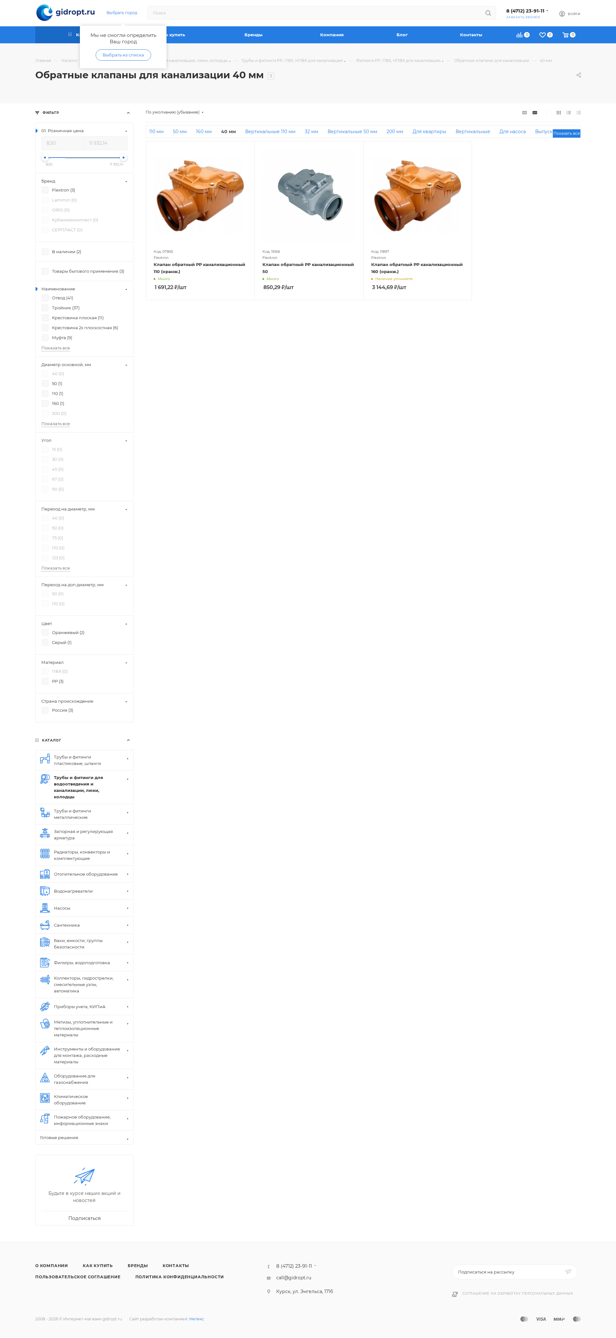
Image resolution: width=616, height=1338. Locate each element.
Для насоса (513, 131)
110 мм (156, 131)
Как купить (98, 1265)
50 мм (180, 131)
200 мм (395, 131)
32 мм (311, 131)
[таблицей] (578, 112)
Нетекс (196, 1319)
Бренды (138, 1265)
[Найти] (488, 13)
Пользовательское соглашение (78, 1276)
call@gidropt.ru (293, 1278)
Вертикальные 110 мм (270, 131)
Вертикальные (473, 131)
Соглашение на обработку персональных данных (517, 1293)
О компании (51, 1265)
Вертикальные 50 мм (352, 131)
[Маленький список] (524, 112)
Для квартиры (429, 131)
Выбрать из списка (123, 54)
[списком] (568, 112)
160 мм (204, 131)
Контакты (176, 1265)
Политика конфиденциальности (179, 1276)
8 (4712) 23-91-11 (525, 11)
